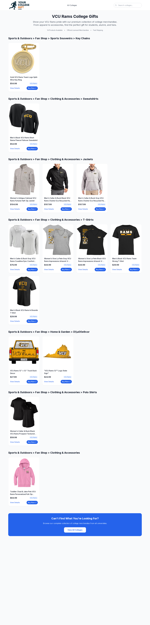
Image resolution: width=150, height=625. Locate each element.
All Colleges (72, 5)
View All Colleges (75, 530)
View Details (15, 88)
